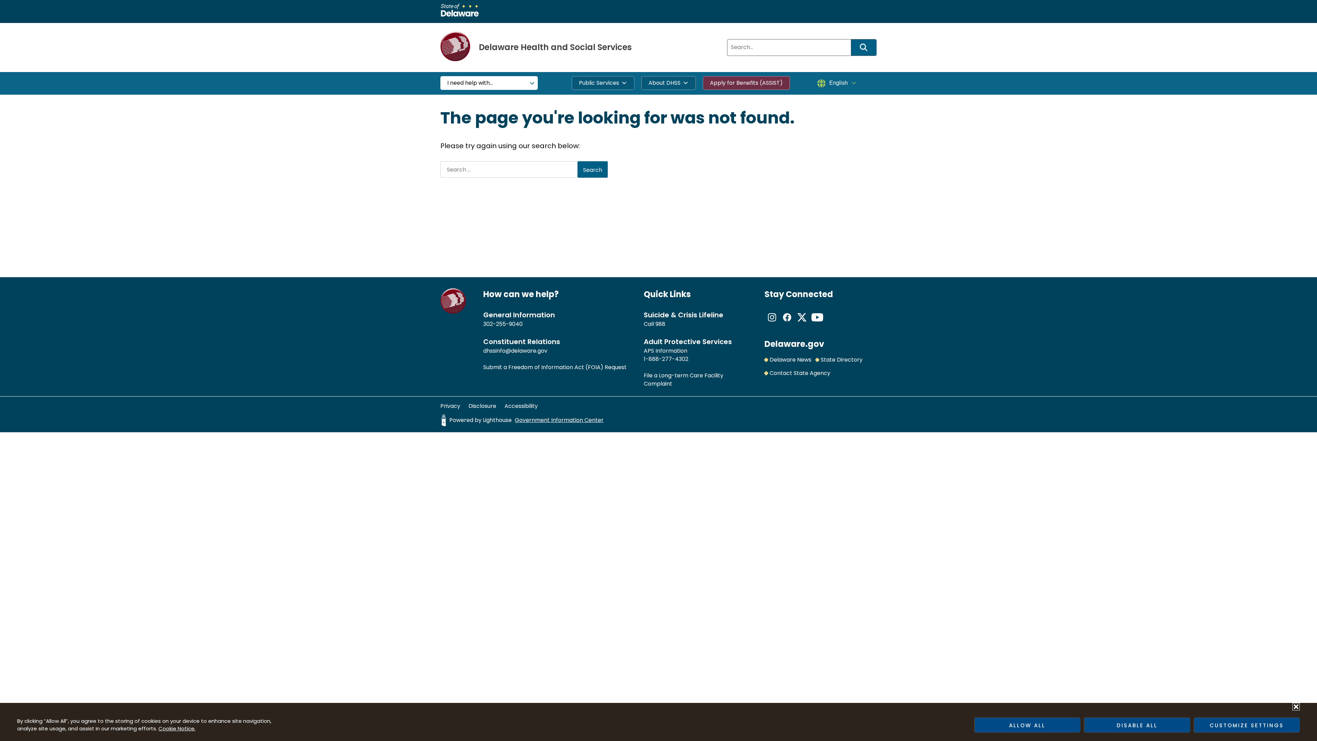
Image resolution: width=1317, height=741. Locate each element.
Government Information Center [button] (559, 420)
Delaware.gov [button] (794, 344)
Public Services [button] (599, 83)
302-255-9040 (503, 324)
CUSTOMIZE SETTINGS (1247, 725)
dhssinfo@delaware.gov (515, 351)
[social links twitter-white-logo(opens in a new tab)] (802, 323)
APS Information (665, 351)
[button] (1296, 706)
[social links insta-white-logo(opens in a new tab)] (772, 323)
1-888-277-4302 (666, 359)
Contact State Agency (800, 373)
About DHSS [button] (664, 83)
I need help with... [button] (470, 83)
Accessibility (521, 406)
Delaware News (790, 360)
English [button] (838, 83)
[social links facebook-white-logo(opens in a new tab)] (787, 323)
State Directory (842, 360)
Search (866, 47)
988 (660, 324)
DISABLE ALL (1137, 725)
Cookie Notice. (176, 728)
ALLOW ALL (1027, 725)
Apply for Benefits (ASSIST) (746, 83)
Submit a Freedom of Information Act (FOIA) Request (555, 367)
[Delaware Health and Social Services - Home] (453, 312)
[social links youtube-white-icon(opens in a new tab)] (817, 323)
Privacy (450, 406)
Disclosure (482, 406)
